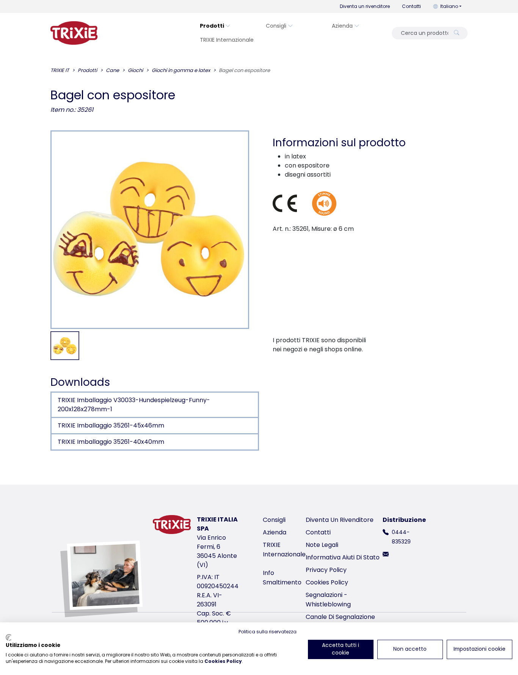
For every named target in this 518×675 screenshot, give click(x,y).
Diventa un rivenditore (365, 6)
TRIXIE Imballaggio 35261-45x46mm (111, 425)
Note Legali (322, 544)
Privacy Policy (326, 569)
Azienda (342, 26)
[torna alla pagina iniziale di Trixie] (73, 33)
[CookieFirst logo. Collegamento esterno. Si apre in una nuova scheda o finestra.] (8, 637)
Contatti (411, 6)
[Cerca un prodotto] (456, 33)
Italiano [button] (449, 6)
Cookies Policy (327, 582)
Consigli (276, 26)
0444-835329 (401, 536)
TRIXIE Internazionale (227, 40)
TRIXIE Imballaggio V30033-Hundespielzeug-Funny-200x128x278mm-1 (134, 404)
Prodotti (212, 26)
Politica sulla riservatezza (268, 631)
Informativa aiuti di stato (343, 557)
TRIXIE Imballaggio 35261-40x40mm (111, 441)
